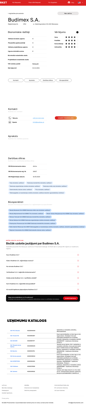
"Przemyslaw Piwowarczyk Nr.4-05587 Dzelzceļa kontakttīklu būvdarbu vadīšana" (32, 223)
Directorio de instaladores (31, 388)
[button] (77, 32)
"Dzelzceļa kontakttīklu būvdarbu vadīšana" (39, 183)
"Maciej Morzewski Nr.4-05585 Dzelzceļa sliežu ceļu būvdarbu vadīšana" (29, 210)
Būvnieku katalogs (7, 388)
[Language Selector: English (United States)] (80, 2)
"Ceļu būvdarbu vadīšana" (16, 183)
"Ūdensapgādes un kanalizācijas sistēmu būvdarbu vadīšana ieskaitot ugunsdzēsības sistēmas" (36, 193)
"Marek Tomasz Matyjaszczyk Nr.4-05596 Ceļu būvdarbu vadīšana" (65, 213)
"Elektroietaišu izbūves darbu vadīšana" (20, 189)
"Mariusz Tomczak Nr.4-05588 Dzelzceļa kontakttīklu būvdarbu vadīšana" (30, 217)
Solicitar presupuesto (30, 390)
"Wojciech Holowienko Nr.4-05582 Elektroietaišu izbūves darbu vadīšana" (30, 230)
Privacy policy (5, 398)
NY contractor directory (61, 388)
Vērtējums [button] (60, 32)
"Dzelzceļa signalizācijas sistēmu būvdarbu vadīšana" (24, 186)
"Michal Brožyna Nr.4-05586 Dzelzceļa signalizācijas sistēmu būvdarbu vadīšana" (32, 220)
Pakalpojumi (5, 390)
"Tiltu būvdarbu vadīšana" (42, 189)
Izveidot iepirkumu (7, 393)
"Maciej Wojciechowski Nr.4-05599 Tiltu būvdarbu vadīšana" (26, 213)
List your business (59, 390)
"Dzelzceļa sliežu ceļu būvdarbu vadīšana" (55, 186)
